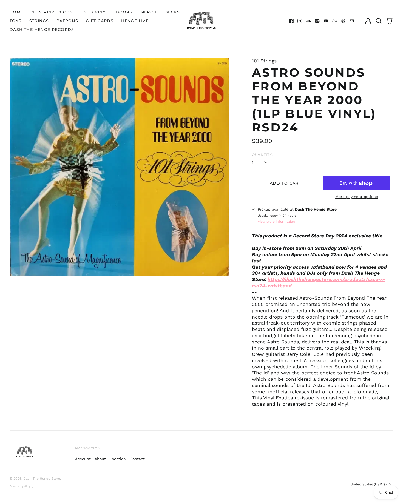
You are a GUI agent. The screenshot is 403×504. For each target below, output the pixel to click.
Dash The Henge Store (41, 478)
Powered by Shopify (22, 486)
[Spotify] (317, 21)
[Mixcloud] (334, 21)
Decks (172, 12)
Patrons (67, 20)
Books (124, 12)
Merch (148, 12)
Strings (39, 20)
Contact (137, 459)
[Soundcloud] (308, 21)
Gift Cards (99, 20)
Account (83, 459)
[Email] (351, 21)
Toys (16, 20)
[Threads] (343, 21)
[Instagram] (299, 21)
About (100, 459)
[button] (378, 21)
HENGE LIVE (135, 20)
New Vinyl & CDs (52, 12)
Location (118, 459)
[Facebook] (291, 21)
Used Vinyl (94, 12)
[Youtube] (325, 21)
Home (17, 12)
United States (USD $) (369, 484)
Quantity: (262, 155)
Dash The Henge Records (42, 29)
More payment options (356, 196)
